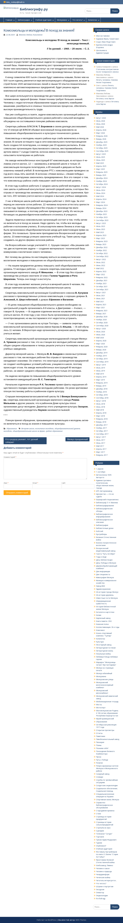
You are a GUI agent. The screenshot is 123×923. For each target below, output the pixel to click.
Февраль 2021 (102, 310)
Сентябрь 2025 (102, 151)
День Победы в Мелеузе (106, 563)
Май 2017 (100, 446)
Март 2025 (100, 169)
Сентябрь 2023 (102, 220)
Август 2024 (101, 187)
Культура (100, 642)
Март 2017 (100, 452)
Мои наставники (103, 36)
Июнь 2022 (100, 265)
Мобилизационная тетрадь (107, 701)
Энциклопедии (102, 895)
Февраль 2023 (102, 241)
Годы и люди (101, 557)
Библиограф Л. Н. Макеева (107, 502)
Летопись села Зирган (105, 98)
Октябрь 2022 (102, 253)
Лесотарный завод (103, 645)
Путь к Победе (102, 760)
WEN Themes (81, 920)
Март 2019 (100, 380)
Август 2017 (101, 437)
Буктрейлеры (101, 534)
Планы (98, 745)
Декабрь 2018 (101, 389)
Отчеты (99, 733)
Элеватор (100, 892)
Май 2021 (100, 301)
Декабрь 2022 (101, 247)
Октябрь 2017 (102, 431)
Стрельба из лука (103, 828)
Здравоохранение (103, 589)
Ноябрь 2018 (101, 392)
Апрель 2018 (101, 413)
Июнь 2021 (100, 298)
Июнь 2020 (100, 334)
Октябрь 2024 (102, 184)
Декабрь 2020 (101, 316)
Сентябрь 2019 (102, 362)
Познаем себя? (102, 748)
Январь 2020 (101, 350)
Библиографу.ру (34, 9)
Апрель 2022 (101, 271)
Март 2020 (100, 343)
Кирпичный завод (103, 618)
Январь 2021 (101, 313)
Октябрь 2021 (102, 286)
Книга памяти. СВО (104, 621)
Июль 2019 (100, 368)
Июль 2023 (100, 226)
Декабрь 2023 (101, 211)
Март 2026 (100, 133)
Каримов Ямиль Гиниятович (107, 39)
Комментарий (10, 457)
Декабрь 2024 (101, 178)
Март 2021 (100, 307)
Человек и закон (103, 868)
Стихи (98, 813)
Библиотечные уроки (104, 528)
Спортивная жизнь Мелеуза (107, 799)
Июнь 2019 (100, 371)
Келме (98, 615)
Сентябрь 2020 (102, 325)
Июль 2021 (100, 295)
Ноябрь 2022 (101, 250)
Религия (99, 763)
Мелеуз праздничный (77, 439)
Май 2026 (100, 127)
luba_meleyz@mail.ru (15, 2)
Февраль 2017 (102, 455)
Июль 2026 (100, 121)
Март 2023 (100, 238)
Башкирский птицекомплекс (107, 499)
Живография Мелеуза (105, 577)
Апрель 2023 (101, 235)
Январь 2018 (101, 422)
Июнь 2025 (100, 160)
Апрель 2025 (101, 166)
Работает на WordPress (46, 920)
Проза (98, 757)
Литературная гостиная (106, 648)
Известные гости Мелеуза (107, 598)
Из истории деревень (105, 595)
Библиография (24, 20)
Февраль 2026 (102, 136)
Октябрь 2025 (102, 148)
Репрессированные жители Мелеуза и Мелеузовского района (107, 768)
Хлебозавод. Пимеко (104, 865)
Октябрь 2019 (102, 359)
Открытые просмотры (105, 730)
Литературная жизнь (104, 651)
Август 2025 (101, 154)
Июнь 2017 (100, 443)
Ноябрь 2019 (101, 356)
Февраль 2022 (102, 277)
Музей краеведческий (105, 719)
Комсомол (100, 630)
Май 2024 (100, 196)
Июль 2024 (100, 190)
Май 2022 (100, 268)
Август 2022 (101, 259)
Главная (9, 20)
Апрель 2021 (101, 304)
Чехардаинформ (102, 874)
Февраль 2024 (102, 205)
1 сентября (100, 472)
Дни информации (103, 571)
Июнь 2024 (100, 193)
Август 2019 (101, 365)
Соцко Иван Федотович (106, 42)
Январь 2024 (101, 208)
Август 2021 (101, 292)
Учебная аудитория (43, 20)
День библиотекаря (104, 560)
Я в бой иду (100, 898)
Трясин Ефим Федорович (106, 840)
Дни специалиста (103, 574)
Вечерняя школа (27, 428)
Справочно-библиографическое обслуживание (104, 805)
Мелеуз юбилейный (104, 673)
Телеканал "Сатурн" (104, 834)
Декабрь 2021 (101, 280)
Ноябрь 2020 (101, 319)
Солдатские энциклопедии (107, 785)
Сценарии (100, 831)
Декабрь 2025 (101, 142)
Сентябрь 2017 (102, 434)
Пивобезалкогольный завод (107, 739)
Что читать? (77, 20)
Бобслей (99, 531)
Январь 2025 (101, 175)
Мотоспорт (101, 707)
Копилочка (92, 20)
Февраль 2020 (102, 347)
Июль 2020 (100, 331)
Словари (99, 777)
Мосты (99, 704)
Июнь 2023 (100, 229)
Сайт (64, 483)
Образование (11, 428)
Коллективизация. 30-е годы (107, 627)
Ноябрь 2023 (101, 214)
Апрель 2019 (101, 377)
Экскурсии (100, 889)
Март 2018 (100, 416)
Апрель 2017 (101, 449)
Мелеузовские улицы (104, 679)
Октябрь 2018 (102, 395)
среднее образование (54, 431)
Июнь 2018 (100, 407)
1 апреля (99, 469)
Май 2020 (100, 337)
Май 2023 (100, 232)
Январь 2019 (101, 386)
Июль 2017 (100, 440)
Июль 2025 (100, 157)
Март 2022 (100, 274)
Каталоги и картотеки (105, 612)
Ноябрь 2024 (101, 181)
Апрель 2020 (101, 340)
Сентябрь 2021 (102, 289)
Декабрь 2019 (101, 353)
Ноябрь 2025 (101, 145)
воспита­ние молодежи (44, 428)
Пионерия (100, 742)
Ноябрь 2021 (101, 283)
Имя (6, 483)
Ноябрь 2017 (101, 428)
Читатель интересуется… (106, 880)
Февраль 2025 (102, 172)
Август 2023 (101, 223)
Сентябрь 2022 (102, 256)
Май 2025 (100, 163)
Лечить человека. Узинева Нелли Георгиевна (106, 88)
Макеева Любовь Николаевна (30, 35)
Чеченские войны (103, 877)
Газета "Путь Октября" (105, 554)
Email (35, 483)
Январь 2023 (101, 244)
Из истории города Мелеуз (107, 592)
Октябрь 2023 (102, 217)
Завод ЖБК (100, 586)
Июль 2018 (100, 404)
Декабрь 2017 (101, 425)
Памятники (100, 736)
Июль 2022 (100, 262)
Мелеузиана (62, 20)
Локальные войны (103, 654)
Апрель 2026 (101, 130)
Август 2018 (101, 401)
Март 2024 (100, 202)
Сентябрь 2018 (102, 398)
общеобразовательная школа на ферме (29, 431)
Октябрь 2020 (102, 322)
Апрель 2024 (101, 199)
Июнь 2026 (100, 124)
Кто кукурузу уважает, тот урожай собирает (21, 441)
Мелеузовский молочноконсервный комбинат (104, 685)
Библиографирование (105, 505)
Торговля (100, 837)
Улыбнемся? (101, 846)
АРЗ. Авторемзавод (104, 491)
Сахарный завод (102, 774)
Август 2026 (101, 118)
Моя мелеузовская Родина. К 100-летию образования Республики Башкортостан (107, 713)
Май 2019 (100, 374)
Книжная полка (102, 624)
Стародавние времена (105, 810)
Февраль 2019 (102, 383)
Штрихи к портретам (104, 886)
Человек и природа (104, 871)
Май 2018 (100, 410)
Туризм (99, 843)
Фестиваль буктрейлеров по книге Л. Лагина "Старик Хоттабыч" (107, 854)
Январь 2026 (101, 139)
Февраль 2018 (102, 419)
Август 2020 (101, 328)
